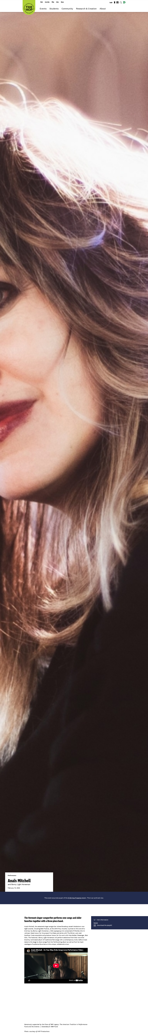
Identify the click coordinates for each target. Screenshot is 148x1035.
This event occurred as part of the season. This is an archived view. (74, 898)
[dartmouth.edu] (124, 2)
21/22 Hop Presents (75, 898)
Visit (41, 2)
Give (57, 2)
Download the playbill (104, 925)
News (62, 2)
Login (111, 2)
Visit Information (102, 920)
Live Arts (47, 2)
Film (53, 2)
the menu (41, 11)
